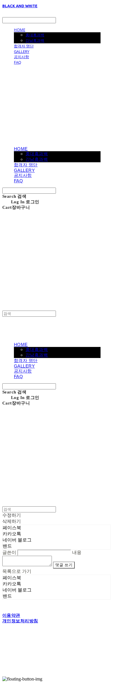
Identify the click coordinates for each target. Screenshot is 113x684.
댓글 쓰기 (63, 565)
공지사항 (21, 56)
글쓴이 (9, 552)
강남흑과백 (34, 40)
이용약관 (11, 615)
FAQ (17, 62)
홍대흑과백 (34, 35)
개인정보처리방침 (20, 621)
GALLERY (21, 51)
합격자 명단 (24, 46)
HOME (19, 29)
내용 (76, 552)
